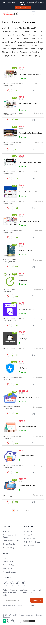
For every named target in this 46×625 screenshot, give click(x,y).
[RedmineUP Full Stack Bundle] (10, 397)
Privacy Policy (8, 565)
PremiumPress (8, 85)
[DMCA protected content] (29, 621)
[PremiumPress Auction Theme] (10, 221)
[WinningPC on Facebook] (5, 583)
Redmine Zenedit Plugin (27, 426)
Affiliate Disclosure (10, 572)
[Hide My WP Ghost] (10, 250)
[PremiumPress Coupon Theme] (10, 191)
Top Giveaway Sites (11, 540)
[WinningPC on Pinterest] (17, 583)
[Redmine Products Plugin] (10, 485)
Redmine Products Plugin (27, 486)
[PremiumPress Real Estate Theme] (10, 103)
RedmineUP (7, 409)
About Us (28, 531)
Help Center (7, 568)
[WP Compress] (10, 368)
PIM (4, 495)
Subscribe (37, 600)
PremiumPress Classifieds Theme (30, 74)
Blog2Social (23, 280)
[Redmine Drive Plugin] (10, 456)
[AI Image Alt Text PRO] (10, 309)
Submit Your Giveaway (33, 542)
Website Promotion (10, 289)
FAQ (4, 558)
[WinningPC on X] (11, 583)
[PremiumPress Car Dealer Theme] (10, 133)
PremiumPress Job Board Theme (30, 162)
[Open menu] (40, 14)
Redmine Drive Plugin (26, 456)
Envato (5, 350)
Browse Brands (9, 544)
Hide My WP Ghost (25, 251)
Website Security (9, 260)
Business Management (11, 407)
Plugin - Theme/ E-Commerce (13, 83)
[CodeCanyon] (10, 338)
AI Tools (6, 531)
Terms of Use (8, 561)
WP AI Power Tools (9, 320)
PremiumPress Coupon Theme (29, 192)
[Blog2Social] (10, 280)
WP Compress (23, 368)
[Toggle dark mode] (33, 13)
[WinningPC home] (11, 13)
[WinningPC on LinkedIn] (23, 583)
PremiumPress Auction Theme (29, 221)
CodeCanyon (23, 339)
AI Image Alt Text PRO (27, 309)
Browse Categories (10, 548)
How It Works (29, 545)
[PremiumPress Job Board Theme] (10, 162)
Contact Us (28, 535)
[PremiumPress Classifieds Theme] (10, 74)
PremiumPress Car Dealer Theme (30, 133)
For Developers (30, 538)
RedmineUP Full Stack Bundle (29, 397)
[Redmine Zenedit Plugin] (10, 427)
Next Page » (28, 510)
